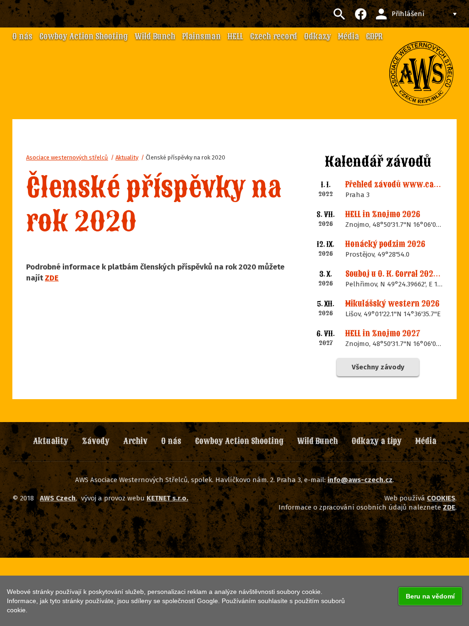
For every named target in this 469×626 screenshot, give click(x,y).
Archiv (135, 441)
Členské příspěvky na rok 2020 (185, 157)
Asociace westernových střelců (67, 157)
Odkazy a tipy (377, 441)
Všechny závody (378, 367)
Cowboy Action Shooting (239, 441)
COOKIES (441, 498)
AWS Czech (58, 498)
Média (425, 441)
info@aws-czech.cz (360, 480)
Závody (95, 441)
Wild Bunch (317, 441)
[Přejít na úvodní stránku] (421, 73)
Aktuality (126, 157)
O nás (171, 441)
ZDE (52, 278)
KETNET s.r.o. (167, 498)
